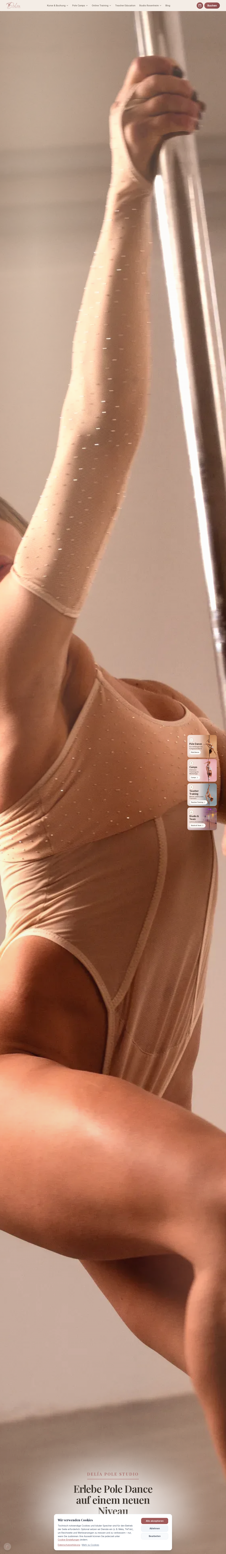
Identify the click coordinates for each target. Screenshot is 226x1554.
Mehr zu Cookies (90, 1545)
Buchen (212, 5)
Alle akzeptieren (155, 1521)
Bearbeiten (155, 1536)
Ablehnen (155, 1528)
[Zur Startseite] (13, 5)
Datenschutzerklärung (69, 1545)
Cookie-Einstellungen (68, 1539)
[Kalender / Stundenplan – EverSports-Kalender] (200, 5)
